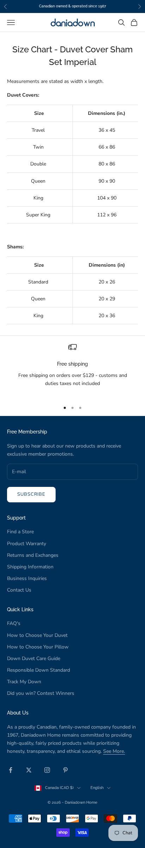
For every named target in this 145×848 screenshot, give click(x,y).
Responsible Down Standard (38, 670)
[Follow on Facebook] (10, 770)
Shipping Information (30, 566)
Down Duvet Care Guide (33, 658)
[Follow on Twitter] (28, 770)
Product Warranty (26, 543)
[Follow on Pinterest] (65, 770)
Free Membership (27, 432)
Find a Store (20, 531)
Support (16, 518)
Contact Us (19, 590)
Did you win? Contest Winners (40, 693)
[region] (72, 369)
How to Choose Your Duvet (37, 635)
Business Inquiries (27, 578)
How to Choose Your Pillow (38, 647)
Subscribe (31, 494)
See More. (114, 751)
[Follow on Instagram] (47, 770)
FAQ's (13, 623)
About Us (18, 713)
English (96, 787)
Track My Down (24, 681)
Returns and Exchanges (32, 555)
